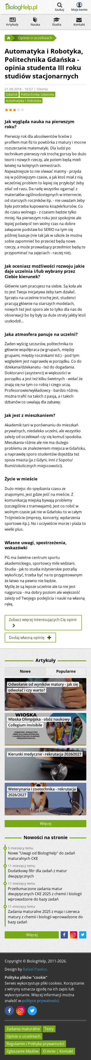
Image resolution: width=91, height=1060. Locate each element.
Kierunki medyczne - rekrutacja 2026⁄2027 (44, 754)
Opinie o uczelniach (24, 1036)
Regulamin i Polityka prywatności (35, 1043)
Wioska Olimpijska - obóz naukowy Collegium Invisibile (39, 722)
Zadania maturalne (23, 1028)
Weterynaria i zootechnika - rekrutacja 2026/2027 (42, 792)
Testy (49, 1028)
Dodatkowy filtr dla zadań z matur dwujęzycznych (37, 873)
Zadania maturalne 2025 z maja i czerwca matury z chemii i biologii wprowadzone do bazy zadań (45, 917)
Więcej (45, 823)
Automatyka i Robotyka (23, 100)
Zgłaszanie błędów (22, 1051)
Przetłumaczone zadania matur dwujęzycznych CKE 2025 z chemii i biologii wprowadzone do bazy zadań (45, 894)
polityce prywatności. (41, 1000)
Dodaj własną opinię (26, 637)
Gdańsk (12, 94)
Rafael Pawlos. (35, 969)
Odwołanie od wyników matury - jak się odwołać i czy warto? (43, 687)
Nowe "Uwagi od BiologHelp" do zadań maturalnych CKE (41, 856)
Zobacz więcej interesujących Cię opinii (43, 619)
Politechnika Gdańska (37, 94)
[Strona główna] (8, 38)
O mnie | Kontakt (58, 1051)
